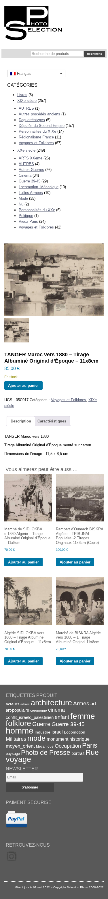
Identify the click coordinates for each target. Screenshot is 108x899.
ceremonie (38, 710)
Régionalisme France (36, 137)
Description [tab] (21, 421)
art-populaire (17, 710)
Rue (92, 752)
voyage (18, 759)
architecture (51, 702)
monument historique (68, 739)
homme (19, 730)
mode (36, 738)
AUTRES (26, 108)
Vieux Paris (28, 221)
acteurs (12, 704)
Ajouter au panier (23, 385)
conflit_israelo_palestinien (30, 717)
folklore (18, 723)
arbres (25, 704)
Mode (23, 198)
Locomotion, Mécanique (38, 187)
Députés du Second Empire (42, 125)
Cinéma (25, 175)
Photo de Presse (45, 752)
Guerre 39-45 (29, 181)
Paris (89, 745)
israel (57, 732)
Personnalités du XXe (37, 210)
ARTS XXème (30, 158)
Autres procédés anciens (39, 114)
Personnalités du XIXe (37, 131)
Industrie (42, 732)
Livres (22, 95)
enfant (62, 717)
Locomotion (74, 732)
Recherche (94, 53)
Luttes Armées (31, 193)
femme (82, 716)
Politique (26, 216)
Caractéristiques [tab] (51, 421)
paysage (13, 753)
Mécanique (45, 746)
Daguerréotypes (32, 120)
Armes (81, 703)
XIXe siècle (27, 100)
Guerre (41, 724)
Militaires (16, 739)
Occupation (68, 746)
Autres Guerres (31, 169)
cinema (56, 710)
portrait (77, 753)
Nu (21, 204)
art (93, 703)
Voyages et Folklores (36, 143)
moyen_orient (20, 746)
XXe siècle (26, 150)
